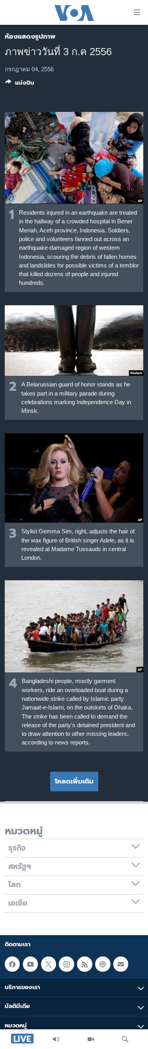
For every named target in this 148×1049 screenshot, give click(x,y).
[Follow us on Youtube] (30, 964)
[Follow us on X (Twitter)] (48, 964)
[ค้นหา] (125, 1039)
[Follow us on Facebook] (12, 964)
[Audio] (56, 1039)
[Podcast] (102, 964)
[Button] (19, 84)
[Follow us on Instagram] (66, 964)
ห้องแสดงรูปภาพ (30, 36)
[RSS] (84, 964)
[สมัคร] (120, 964)
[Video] (91, 1039)
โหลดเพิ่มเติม (74, 781)
